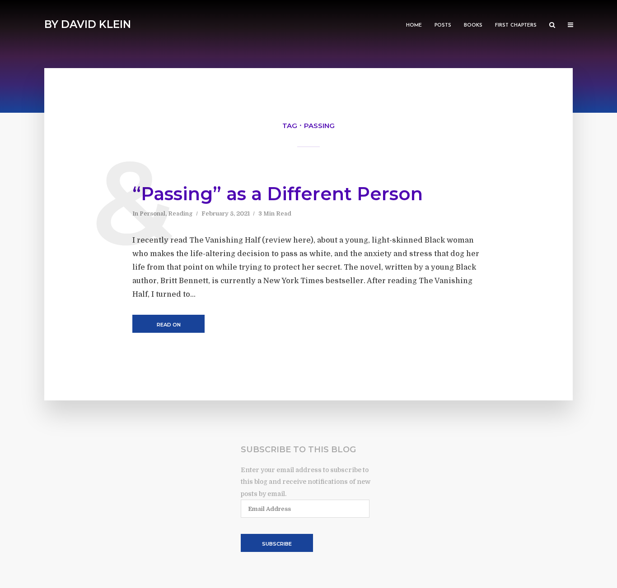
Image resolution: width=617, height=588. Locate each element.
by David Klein (87, 24)
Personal (152, 213)
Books (473, 25)
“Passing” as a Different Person (277, 194)
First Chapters (516, 25)
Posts (443, 25)
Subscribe (277, 544)
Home (414, 25)
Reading (180, 213)
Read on (169, 325)
